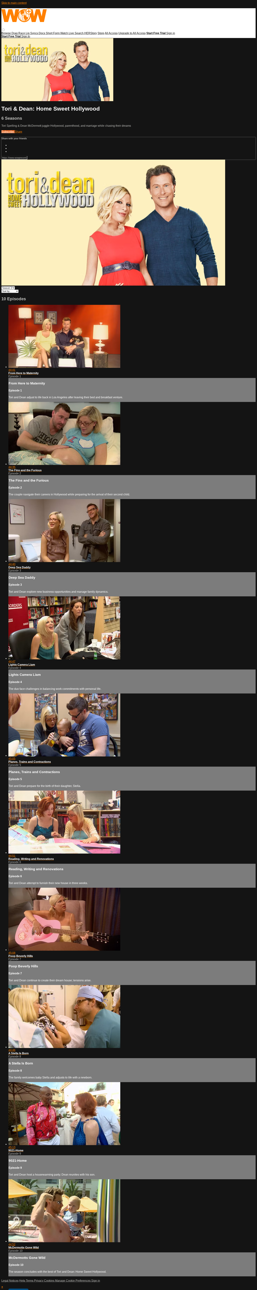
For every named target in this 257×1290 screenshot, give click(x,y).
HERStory (90, 33)
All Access (111, 33)
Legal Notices (10, 1280)
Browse (6, 33)
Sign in (170, 33)
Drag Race (19, 33)
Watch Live (67, 33)
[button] (3, 30)
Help (22, 1280)
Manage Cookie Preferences (73, 1280)
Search (79, 33)
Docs (42, 33)
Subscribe (8, 131)
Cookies (49, 1280)
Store (101, 33)
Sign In (25, 36)
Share (18, 131)
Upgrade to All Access (132, 33)
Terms (30, 1280)
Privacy (39, 1280)
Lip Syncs (32, 33)
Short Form (53, 33)
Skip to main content (14, 2)
